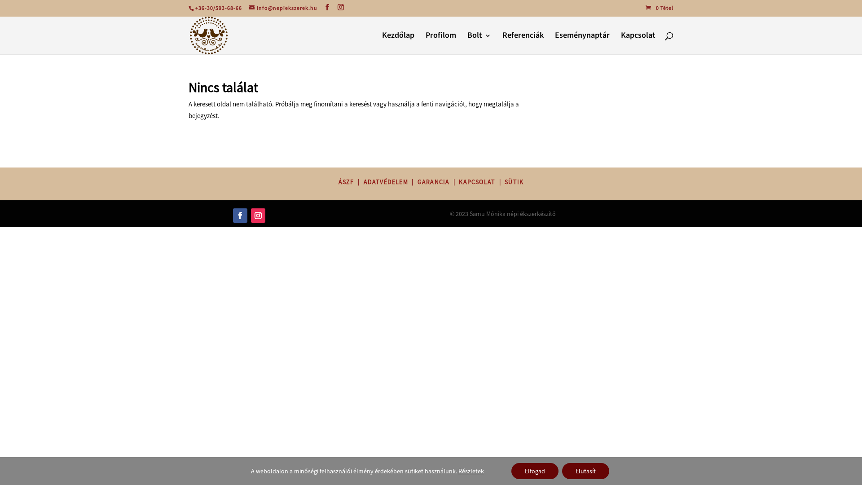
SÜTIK (514, 182)
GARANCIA (434, 182)
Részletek (471, 471)
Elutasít (586, 471)
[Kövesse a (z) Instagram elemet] (258, 215)
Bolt (474, 36)
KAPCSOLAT (477, 182)
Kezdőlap (398, 36)
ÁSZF (346, 182)
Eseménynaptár (582, 36)
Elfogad (535, 471)
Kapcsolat (638, 36)
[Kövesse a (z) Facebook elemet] (240, 215)
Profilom (441, 36)
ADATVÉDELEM (386, 182)
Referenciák (523, 36)
